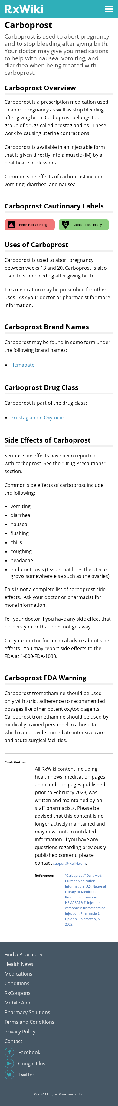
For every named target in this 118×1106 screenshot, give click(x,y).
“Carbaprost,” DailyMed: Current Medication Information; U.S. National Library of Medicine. (85, 883)
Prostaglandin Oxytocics (38, 417)
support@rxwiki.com (69, 863)
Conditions (17, 983)
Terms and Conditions (29, 1022)
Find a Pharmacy (23, 954)
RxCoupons (18, 993)
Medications (18, 973)
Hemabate (22, 365)
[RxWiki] (24, 8)
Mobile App (17, 1002)
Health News (19, 964)
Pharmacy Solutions (27, 1012)
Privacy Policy (20, 1031)
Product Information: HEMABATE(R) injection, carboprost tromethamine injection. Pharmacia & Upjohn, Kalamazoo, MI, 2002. (85, 910)
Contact (13, 1041)
